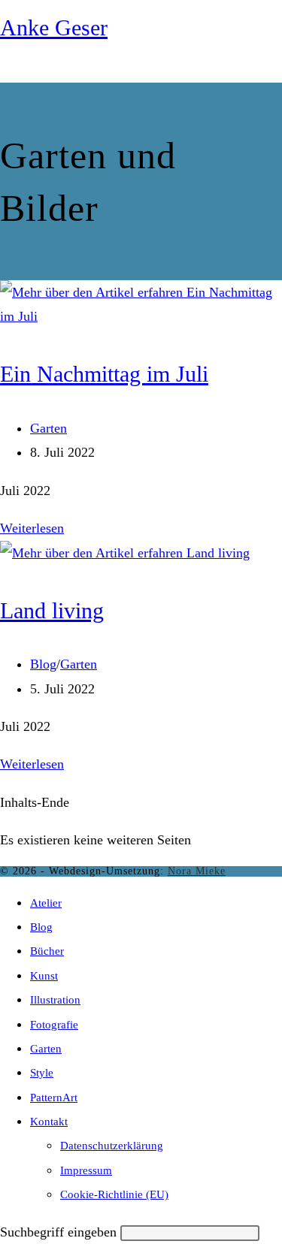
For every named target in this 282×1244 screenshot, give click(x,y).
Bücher (47, 951)
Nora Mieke (197, 871)
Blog (43, 664)
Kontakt (49, 1122)
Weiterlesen (32, 528)
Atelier (46, 903)
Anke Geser (54, 27)
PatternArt (53, 1098)
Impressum (86, 1170)
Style (41, 1073)
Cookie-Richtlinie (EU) (114, 1194)
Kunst (44, 976)
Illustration (55, 1000)
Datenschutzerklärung (111, 1146)
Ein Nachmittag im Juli (104, 373)
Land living (52, 610)
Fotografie (54, 1025)
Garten (48, 428)
